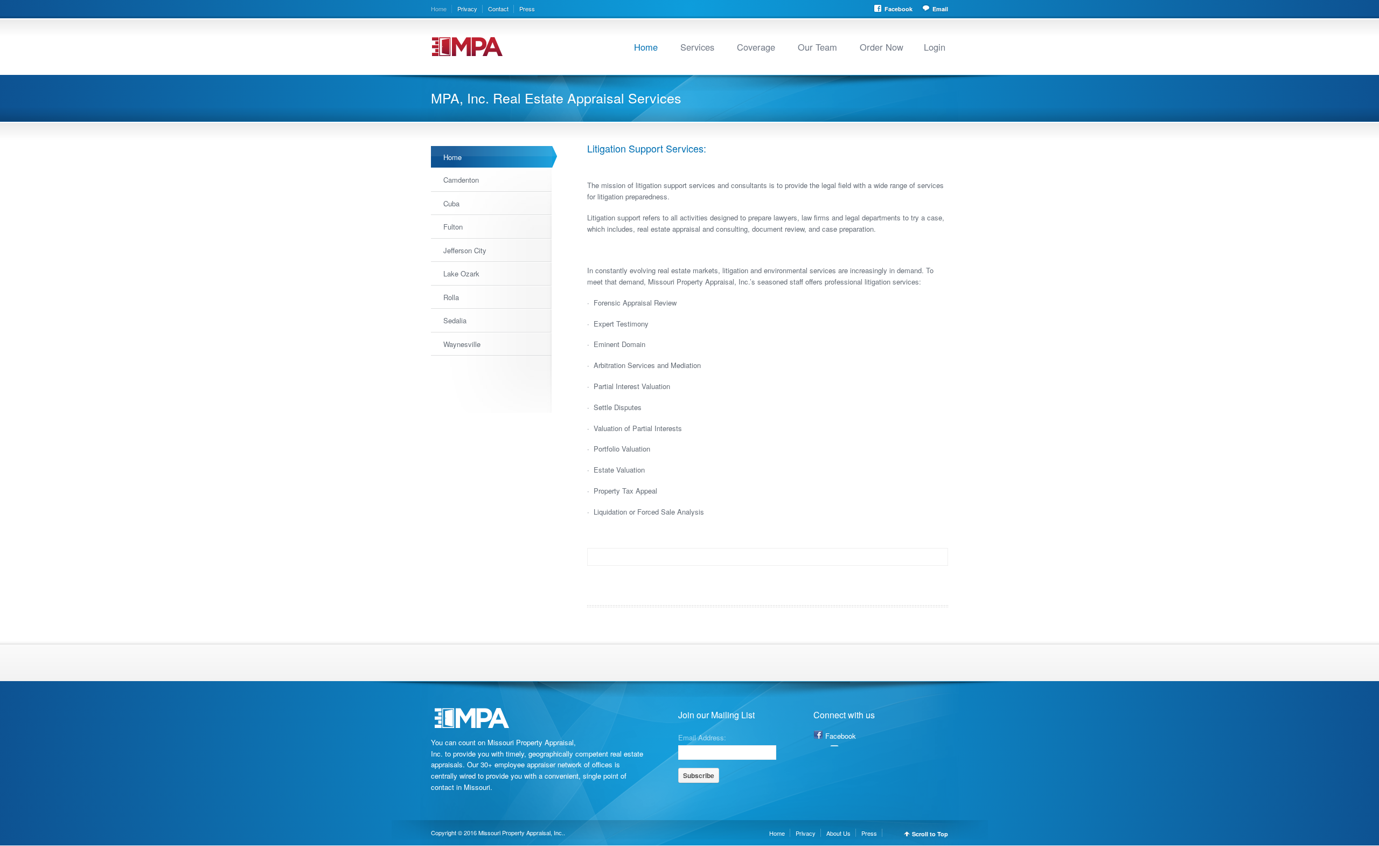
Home (439, 8)
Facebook (898, 9)
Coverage (756, 46)
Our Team (817, 46)
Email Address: (702, 736)
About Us (838, 833)
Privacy (467, 8)
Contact (498, 8)
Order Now (881, 46)
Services (697, 46)
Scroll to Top (930, 834)
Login (934, 46)
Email (940, 9)
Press (527, 8)
